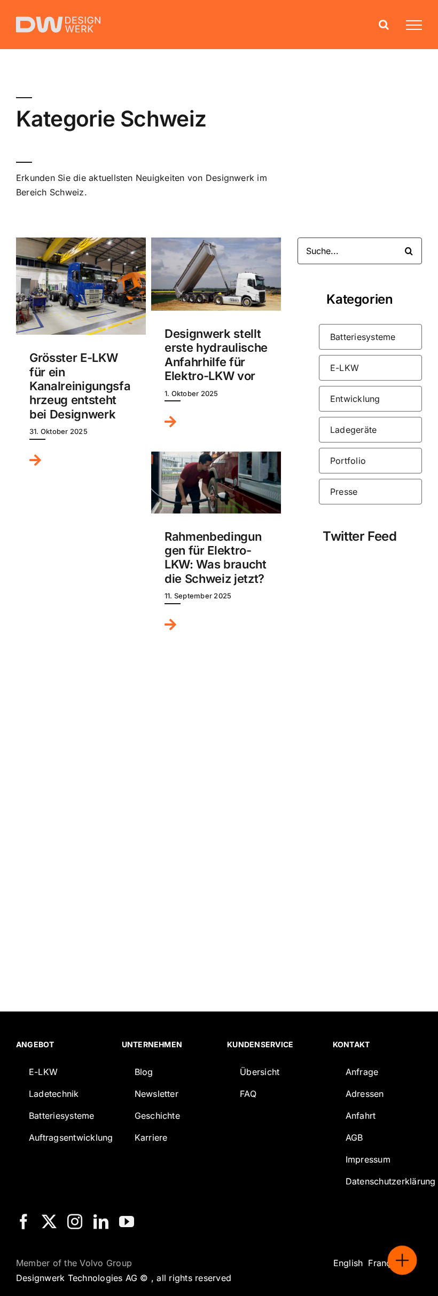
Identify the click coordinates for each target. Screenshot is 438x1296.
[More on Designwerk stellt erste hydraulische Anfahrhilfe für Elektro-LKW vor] (175, 424)
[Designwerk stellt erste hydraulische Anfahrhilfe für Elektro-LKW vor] (216, 274)
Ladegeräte (353, 429)
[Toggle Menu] (409, 25)
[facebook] (23, 1221)
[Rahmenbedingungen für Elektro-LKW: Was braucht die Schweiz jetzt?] (216, 482)
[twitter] (49, 1221)
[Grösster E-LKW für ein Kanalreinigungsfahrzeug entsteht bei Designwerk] (81, 286)
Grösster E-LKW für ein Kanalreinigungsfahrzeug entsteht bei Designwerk (79, 386)
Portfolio (348, 460)
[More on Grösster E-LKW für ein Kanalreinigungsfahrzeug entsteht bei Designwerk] (39, 462)
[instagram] (74, 1221)
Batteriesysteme (363, 336)
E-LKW (344, 367)
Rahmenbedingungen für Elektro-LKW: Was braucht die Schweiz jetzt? (216, 558)
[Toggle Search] (384, 24)
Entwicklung (355, 398)
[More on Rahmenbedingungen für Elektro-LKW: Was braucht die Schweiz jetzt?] (175, 626)
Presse (343, 491)
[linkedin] (100, 1221)
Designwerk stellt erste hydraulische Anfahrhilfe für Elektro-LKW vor (216, 355)
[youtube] (126, 1221)
